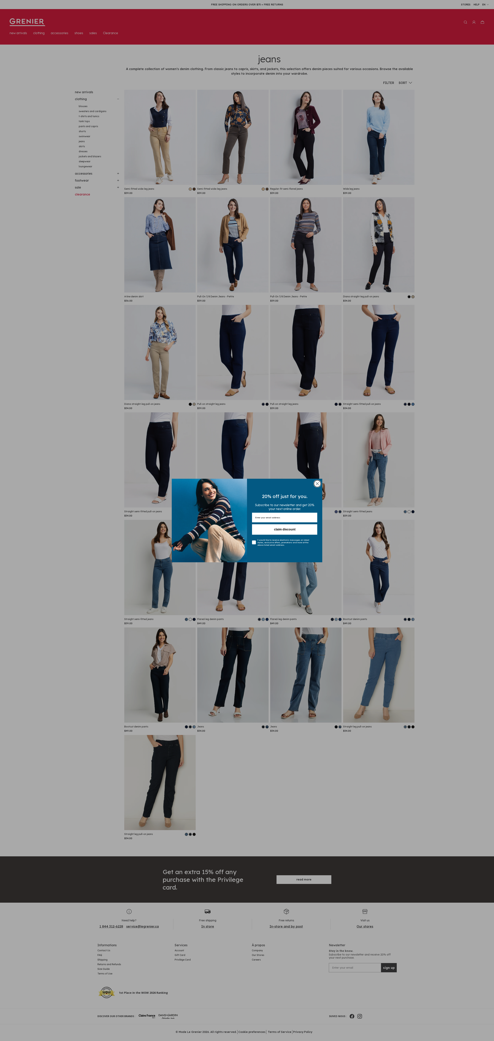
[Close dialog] (317, 483)
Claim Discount (284, 529)
